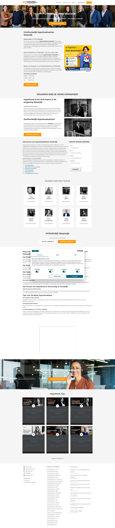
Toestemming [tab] (39, 254)
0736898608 (27, 473)
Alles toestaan (75, 276)
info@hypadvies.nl (29, 475)
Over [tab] (75, 254)
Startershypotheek (29, 165)
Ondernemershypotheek (30, 168)
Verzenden (75, 169)
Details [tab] (57, 254)
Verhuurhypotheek (29, 170)
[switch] (50, 272)
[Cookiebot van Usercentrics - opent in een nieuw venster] (78, 251)
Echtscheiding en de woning (31, 173)
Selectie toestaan (57, 276)
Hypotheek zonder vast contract (32, 167)
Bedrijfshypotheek (29, 171)
